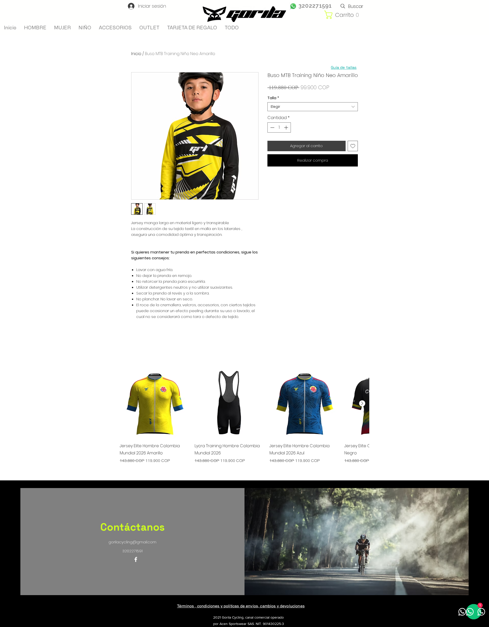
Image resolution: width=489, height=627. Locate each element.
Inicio (136, 54)
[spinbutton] (279, 127)
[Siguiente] (362, 403)
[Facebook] (135, 559)
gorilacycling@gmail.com (132, 542)
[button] (345, 15)
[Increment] (286, 127)
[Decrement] (271, 127)
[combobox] (312, 106)
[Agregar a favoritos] (353, 146)
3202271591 (315, 5)
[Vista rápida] (154, 403)
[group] (244, 416)
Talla (273, 98)
